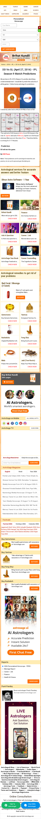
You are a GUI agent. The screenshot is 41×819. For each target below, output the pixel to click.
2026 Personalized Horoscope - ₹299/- (17, 666)
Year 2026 (33, 471)
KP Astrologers (16, 809)
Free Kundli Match (23, 771)
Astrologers (9, 769)
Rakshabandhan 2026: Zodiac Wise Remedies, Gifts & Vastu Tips (21, 514)
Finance (7, 674)
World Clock (35, 767)
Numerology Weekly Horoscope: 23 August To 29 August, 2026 (21, 493)
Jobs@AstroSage (33, 790)
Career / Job (8, 672)
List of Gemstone (23, 767)
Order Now (33, 681)
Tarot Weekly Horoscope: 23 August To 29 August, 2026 (21, 501)
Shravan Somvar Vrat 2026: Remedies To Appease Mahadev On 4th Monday (21, 480)
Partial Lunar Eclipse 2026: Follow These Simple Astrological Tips (21, 476)
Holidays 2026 (21, 524)
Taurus (15, 6)
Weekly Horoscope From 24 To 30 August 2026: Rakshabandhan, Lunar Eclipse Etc (21, 484)
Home (3, 64)
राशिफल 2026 (35, 782)
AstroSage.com (29, 816)
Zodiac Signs (31, 769)
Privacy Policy (34, 788)
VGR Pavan (6, 154)
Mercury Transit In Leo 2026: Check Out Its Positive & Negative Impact (21, 509)
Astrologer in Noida (8, 771)
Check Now (12, 219)
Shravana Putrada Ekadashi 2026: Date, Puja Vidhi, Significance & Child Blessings (21, 488)
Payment (24, 788)
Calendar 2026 (34, 524)
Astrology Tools (9, 786)
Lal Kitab (12, 782)
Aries (5, 6)
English (7, 471)
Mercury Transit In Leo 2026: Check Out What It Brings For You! (21, 497)
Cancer (35, 6)
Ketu (21, 133)
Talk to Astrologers (10, 800)
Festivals (6, 520)
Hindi (20, 471)
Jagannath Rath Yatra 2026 (10, 527)
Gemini (26, 6)
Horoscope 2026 (23, 782)
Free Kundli (36, 771)
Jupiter (7, 135)
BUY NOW (5, 196)
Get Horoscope (8, 49)
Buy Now (9, 382)
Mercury (21, 135)
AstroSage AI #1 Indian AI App (11, 776)
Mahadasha (20, 769)
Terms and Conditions (9, 790)
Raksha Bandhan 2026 (26, 532)
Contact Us (5, 788)
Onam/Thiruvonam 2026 (9, 532)
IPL (13, 64)
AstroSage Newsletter (11, 458)
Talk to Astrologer (12, 805)
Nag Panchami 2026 (30, 529)
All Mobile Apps (32, 418)
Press (35, 773)
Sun (24, 138)
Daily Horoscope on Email (31, 458)
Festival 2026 (7, 524)
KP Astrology (26, 773)
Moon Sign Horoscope (11, 773)
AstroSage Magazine (11, 467)
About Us (15, 788)
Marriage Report (9, 669)
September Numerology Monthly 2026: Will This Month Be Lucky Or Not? (21, 505)
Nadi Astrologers (29, 809)
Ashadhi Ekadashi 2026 (28, 527)
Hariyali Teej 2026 (17, 529)
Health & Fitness (10, 677)
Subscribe (34, 428)
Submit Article (32, 786)
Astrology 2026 (32, 784)
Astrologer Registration (20, 792)
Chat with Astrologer (25, 800)
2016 (8, 64)
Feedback (21, 786)
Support (22, 790)
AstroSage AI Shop (7, 767)
